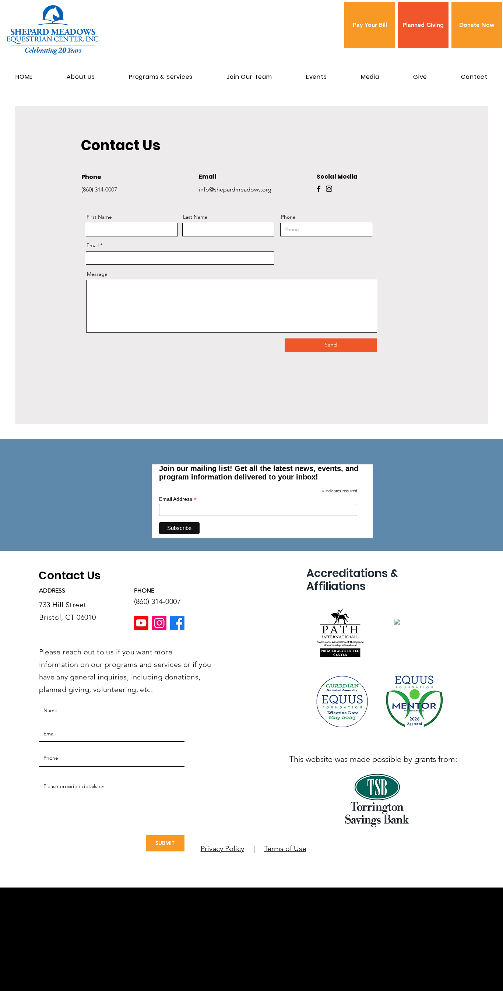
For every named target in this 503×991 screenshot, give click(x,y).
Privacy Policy (222, 848)
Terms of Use (285, 848)
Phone (288, 216)
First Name (99, 216)
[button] (80, 76)
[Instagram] (329, 189)
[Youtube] (141, 623)
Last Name (195, 216)
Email (93, 245)
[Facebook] (318, 189)
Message (97, 274)
